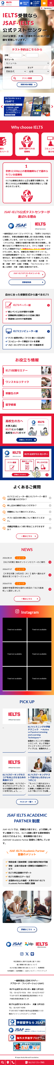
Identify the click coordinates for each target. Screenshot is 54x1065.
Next (51, 106)
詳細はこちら (26, 929)
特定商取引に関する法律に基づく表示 (27, 961)
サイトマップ (42, 971)
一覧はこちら (26, 536)
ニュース (20, 558)
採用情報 (19, 971)
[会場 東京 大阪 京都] (38, 71)
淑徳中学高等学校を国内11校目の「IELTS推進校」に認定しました (23, 589)
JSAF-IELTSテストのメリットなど (27, 274)
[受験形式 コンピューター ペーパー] (15, 71)
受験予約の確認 (27, 84)
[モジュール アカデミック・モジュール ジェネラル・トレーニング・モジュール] (27, 63)
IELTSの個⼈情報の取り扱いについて (23, 968)
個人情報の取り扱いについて (27, 965)
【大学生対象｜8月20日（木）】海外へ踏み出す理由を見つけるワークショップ (24, 575)
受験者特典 (26, 282)
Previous (2, 106)
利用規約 (10, 971)
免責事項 (41, 968)
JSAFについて (30, 971)
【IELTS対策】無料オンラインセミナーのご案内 (24, 562)
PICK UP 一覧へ (26, 802)
